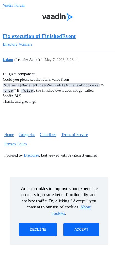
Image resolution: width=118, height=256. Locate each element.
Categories (27, 135)
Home (9, 135)
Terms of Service (74, 135)
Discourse (31, 155)
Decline (38, 230)
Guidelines (48, 135)
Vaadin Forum (14, 5)
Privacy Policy (15, 144)
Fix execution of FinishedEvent (39, 36)
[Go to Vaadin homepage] (57, 17)
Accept (81, 230)
